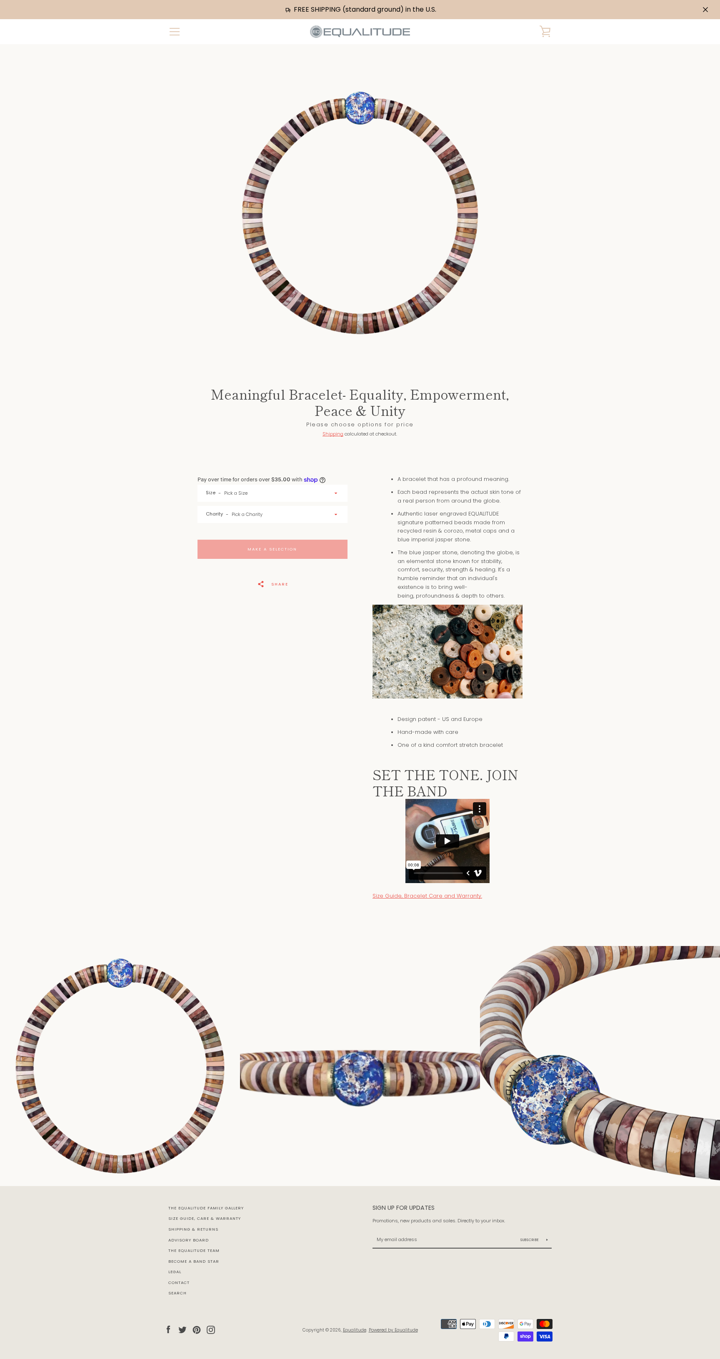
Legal (174, 1271)
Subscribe (530, 1240)
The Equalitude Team (194, 1250)
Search (177, 1293)
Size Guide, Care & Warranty (204, 1218)
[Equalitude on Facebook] (168, 1329)
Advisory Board (188, 1240)
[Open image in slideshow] (360, 213)
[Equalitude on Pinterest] (196, 1329)
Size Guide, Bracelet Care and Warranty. (427, 895)
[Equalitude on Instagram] (211, 1329)
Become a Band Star (193, 1261)
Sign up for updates (403, 1208)
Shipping (332, 433)
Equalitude (354, 1330)
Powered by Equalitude (393, 1330)
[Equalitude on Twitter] (182, 1329)
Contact (179, 1282)
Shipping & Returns (193, 1229)
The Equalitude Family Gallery (206, 1208)
